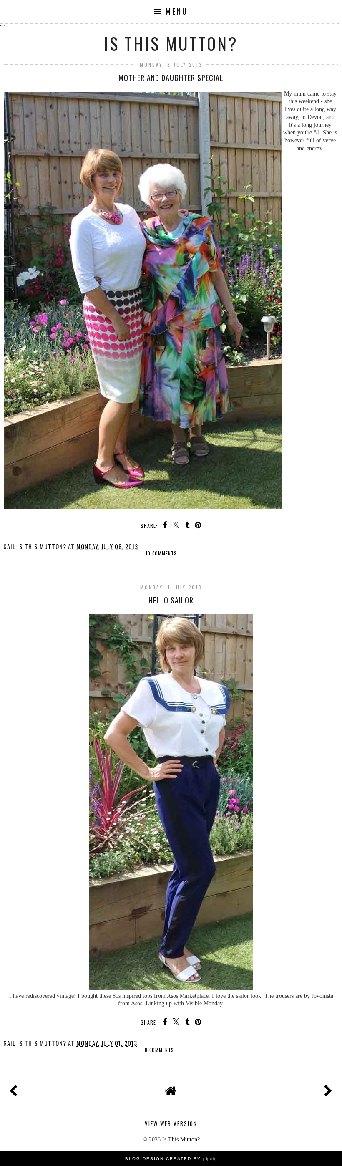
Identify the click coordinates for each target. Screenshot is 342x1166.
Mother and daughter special (171, 77)
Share (17, 559)
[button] (171, 11)
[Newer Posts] (15, 1089)
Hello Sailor (171, 600)
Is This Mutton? (171, 43)
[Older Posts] (327, 1089)
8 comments (159, 1050)
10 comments (161, 553)
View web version (171, 1123)
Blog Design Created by (171, 1158)
